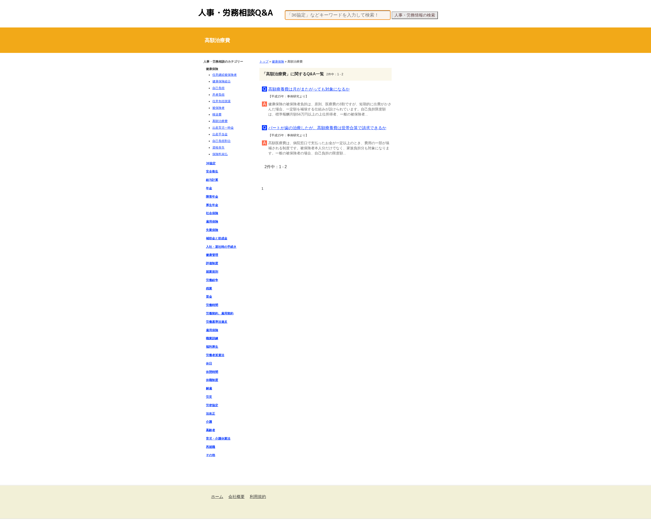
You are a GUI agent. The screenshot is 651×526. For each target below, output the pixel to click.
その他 (210, 455)
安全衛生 (212, 171)
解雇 (209, 388)
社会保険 (212, 213)
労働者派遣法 (215, 355)
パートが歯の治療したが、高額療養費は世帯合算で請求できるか (327, 128)
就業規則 (212, 271)
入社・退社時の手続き (221, 247)
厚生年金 (212, 205)
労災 (209, 397)
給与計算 (212, 180)
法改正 (210, 413)
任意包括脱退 (221, 101)
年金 (209, 188)
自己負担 (218, 88)
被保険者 (218, 108)
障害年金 (212, 196)
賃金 (209, 296)
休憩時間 (212, 372)
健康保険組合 (221, 81)
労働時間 (212, 305)
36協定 (211, 163)
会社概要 (236, 496)
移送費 (216, 114)
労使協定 (212, 405)
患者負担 (218, 94)
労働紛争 (212, 280)
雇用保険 (212, 221)
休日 (209, 363)
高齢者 (210, 430)
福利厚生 (212, 346)
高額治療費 (220, 121)
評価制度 (212, 263)
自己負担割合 (221, 141)
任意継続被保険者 (224, 75)
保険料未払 (220, 154)
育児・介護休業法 (218, 438)
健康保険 (278, 61)
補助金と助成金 (216, 238)
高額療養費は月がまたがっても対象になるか (309, 89)
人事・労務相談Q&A (212, 8)
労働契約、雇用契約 (219, 313)
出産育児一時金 (223, 127)
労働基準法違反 (216, 322)
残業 (209, 288)
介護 (209, 421)
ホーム (217, 496)
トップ (264, 61)
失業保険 (212, 230)
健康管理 (212, 255)
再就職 (210, 447)
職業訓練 (212, 338)
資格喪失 (218, 147)
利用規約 (258, 496)
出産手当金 (220, 134)
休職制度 (212, 380)
